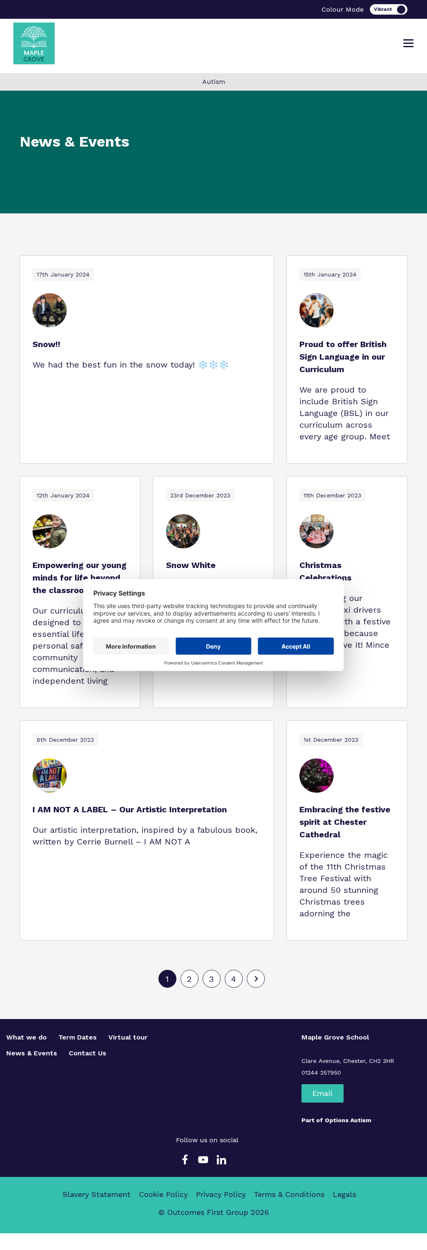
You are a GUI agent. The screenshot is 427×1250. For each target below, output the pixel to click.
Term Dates (77, 1037)
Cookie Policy (163, 1194)
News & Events (31, 1053)
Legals (344, 1194)
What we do (26, 1037)
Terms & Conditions (289, 1194)
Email (322, 1093)
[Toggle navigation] (408, 43)
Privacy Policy (221, 1194)
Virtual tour (128, 1037)
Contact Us (87, 1053)
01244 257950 (321, 1072)
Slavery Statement (97, 1194)
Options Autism (348, 1120)
